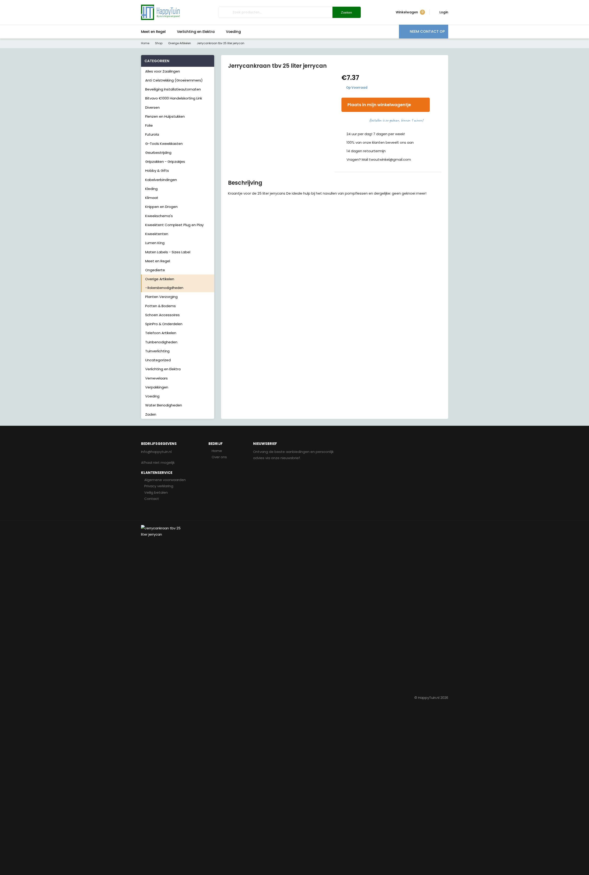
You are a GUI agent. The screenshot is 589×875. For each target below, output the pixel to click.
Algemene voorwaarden (165, 479)
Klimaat (151, 197)
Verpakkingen (156, 387)
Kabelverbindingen (161, 179)
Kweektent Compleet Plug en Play (174, 224)
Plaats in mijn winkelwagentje (379, 105)
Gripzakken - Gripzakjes (165, 161)
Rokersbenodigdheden (165, 288)
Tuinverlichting (157, 351)
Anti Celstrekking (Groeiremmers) (174, 80)
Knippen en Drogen (161, 206)
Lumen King (155, 242)
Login (443, 12)
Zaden (150, 414)
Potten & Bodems (160, 305)
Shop (158, 43)
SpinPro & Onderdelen (163, 323)
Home (145, 43)
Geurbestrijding (158, 152)
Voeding (233, 31)
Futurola (152, 134)
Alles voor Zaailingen (162, 71)
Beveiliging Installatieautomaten (173, 89)
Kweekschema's (159, 215)
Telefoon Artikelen (160, 332)
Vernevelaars (156, 378)
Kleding (151, 188)
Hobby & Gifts (157, 170)
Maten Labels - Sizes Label (167, 252)
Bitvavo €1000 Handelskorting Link (173, 98)
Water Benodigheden (163, 405)
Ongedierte (155, 270)
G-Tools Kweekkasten (164, 143)
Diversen (152, 107)
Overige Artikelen (179, 43)
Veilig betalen (156, 492)
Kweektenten (156, 233)
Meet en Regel (153, 31)
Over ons (219, 457)
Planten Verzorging (161, 296)
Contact (151, 498)
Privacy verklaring (158, 486)
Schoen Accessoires (162, 314)
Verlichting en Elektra (196, 31)
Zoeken (346, 12)
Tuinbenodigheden (161, 342)
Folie (149, 125)
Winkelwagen (410, 12)
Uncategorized (158, 360)
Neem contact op (427, 31)
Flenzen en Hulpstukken (165, 116)
